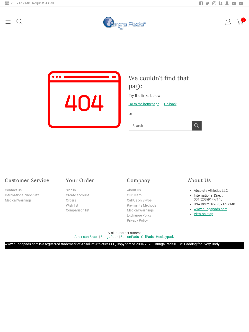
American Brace (86, 237)
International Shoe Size (22, 195)
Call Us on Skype (139, 200)
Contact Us (13, 190)
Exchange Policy (139, 215)
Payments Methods (141, 205)
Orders (71, 200)
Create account (77, 195)
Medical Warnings (18, 200)
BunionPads (129, 237)
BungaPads (109, 237)
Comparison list (77, 210)
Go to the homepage (144, 104)
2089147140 (19, 3)
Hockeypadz (165, 237)
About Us (134, 190)
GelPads (147, 237)
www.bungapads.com (210, 209)
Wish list (72, 205)
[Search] (197, 126)
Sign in (71, 190)
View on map (203, 214)
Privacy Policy (137, 220)
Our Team (134, 195)
